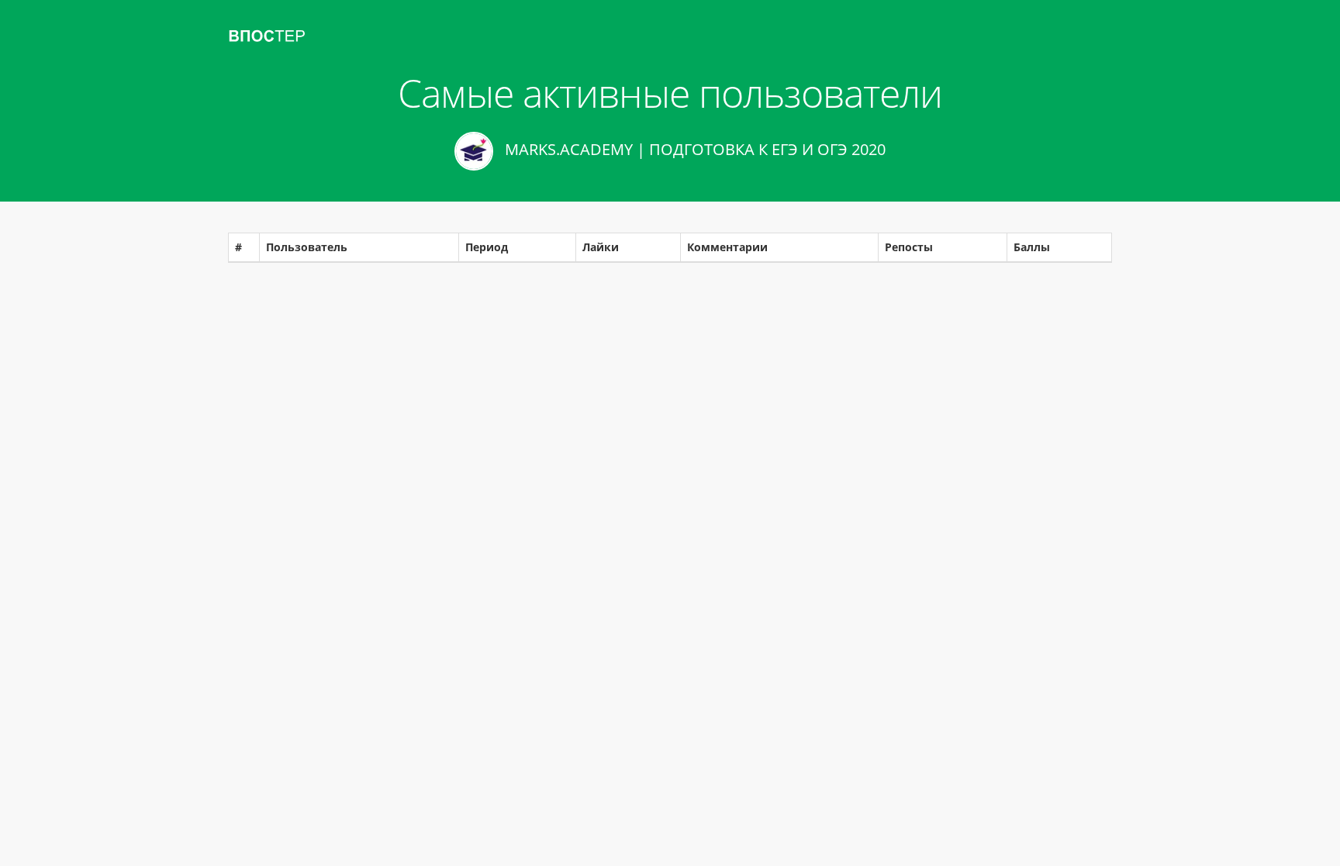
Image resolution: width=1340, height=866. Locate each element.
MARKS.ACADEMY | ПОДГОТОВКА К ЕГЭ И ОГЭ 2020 (693, 149)
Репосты (909, 247)
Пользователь (306, 247)
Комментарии (727, 247)
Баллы (1032, 247)
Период (486, 247)
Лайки (600, 247)
